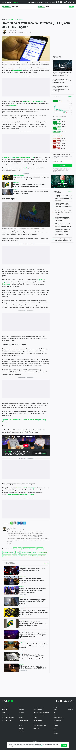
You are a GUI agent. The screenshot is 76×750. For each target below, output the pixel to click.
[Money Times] (12, 2)
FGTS (17, 552)
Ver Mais (46, 563)
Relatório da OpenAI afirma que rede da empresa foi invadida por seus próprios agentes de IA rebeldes (32, 635)
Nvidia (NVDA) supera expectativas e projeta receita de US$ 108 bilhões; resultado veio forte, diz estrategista (31, 657)
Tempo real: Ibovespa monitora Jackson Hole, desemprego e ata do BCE (32, 570)
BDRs (55, 715)
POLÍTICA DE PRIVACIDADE (8, 717)
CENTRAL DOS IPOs (37, 709)
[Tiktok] (71, 2)
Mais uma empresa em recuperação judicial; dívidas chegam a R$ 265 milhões (33, 667)
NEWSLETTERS (36, 728)
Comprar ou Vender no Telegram (26, 488)
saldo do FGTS (14, 105)
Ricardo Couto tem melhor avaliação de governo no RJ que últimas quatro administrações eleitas (32, 590)
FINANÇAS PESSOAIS (23, 720)
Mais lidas (57, 192)
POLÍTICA (21, 725)
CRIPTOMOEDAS (57, 720)
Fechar (64, 745)
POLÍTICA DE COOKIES (7, 720)
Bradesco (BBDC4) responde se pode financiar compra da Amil (63, 239)
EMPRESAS (21, 712)
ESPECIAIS (21, 731)
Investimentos (7, 555)
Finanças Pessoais (26, 552)
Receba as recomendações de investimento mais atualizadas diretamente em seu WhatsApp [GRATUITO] (61, 89)
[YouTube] (61, 2)
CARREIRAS (21, 728)
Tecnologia (22, 631)
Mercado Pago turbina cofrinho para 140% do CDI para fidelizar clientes (63, 212)
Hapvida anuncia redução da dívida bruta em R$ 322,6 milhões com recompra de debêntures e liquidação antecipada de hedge (62, 233)
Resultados (22, 653)
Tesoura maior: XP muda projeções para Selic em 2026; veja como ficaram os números (30, 192)
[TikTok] (71, 701)
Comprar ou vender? (18, 175)
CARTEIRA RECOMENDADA (39, 707)
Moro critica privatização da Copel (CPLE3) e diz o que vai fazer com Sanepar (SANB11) (63, 225)
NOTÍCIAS (21, 707)
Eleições (52, 2)
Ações (15, 549)
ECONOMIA (21, 715)
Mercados (16, 182)
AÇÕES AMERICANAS (58, 717)
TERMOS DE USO (5, 715)
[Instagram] (58, 2)
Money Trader (43, 2)
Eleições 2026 (22, 576)
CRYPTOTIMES (71, 707)
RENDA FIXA (21, 717)
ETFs (55, 731)
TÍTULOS (56, 733)
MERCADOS (21, 709)
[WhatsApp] (66, 2)
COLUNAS (35, 717)
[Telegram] (69, 2)
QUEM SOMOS (5, 707)
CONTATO (4, 712)
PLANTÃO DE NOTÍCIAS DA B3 (39, 725)
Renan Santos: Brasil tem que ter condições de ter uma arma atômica (31, 580)
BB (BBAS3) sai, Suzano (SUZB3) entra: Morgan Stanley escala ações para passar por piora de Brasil (31, 178)
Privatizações (22, 555)
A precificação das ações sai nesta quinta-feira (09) (18, 157)
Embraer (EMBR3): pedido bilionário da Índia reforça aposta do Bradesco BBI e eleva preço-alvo (63, 205)
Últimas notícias (33, 2)
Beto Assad (13, 30)
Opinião (15, 555)
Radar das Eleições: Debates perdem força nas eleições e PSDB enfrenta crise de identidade (33, 646)
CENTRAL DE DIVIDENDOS (38, 715)
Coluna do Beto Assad (15, 19)
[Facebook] (56, 2)
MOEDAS (56, 723)
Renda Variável (32, 555)
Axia (20, 549)
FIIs (54, 712)
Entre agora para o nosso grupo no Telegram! (21, 494)
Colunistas (40, 549)
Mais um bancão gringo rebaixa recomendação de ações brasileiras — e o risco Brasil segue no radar (29, 185)
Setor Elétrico (42, 555)
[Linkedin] (64, 2)
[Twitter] (73, 2)
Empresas (15, 189)
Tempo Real (22, 566)
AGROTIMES (70, 709)
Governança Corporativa (40, 552)
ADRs (55, 728)
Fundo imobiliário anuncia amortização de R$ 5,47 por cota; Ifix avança (62, 219)
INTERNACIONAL (22, 723)
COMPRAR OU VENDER (38, 720)
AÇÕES (55, 709)
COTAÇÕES (56, 707)
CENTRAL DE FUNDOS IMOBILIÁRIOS (41, 712)
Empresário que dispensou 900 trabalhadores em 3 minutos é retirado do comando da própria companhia (63, 198)
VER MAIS (70, 96)
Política (21, 586)
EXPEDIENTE (4, 709)
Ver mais (70, 192)
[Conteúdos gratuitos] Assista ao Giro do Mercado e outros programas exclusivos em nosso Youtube (62, 74)
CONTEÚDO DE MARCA (38, 723)
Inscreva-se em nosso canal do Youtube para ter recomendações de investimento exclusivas (62, 81)
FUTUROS (56, 725)
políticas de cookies (38, 746)
